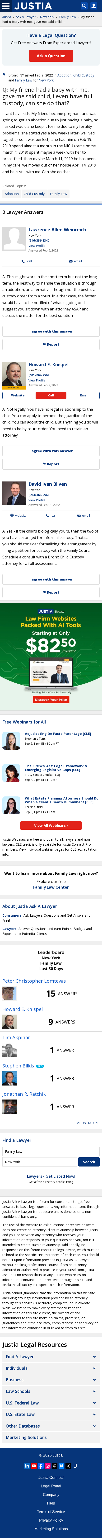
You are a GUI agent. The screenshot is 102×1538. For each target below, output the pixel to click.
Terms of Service (51, 1512)
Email (78, 261)
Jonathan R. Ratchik (24, 1094)
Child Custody (83, 75)
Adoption (64, 75)
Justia (6, 17)
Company (51, 1495)
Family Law (67, 17)
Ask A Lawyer (26, 17)
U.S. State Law (20, 1414)
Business (14, 1379)
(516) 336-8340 (38, 240)
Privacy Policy (51, 1520)
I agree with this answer (51, 331)
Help (51, 1503)
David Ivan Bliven (47, 484)
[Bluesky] (61, 1466)
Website (17, 395)
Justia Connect (51, 1478)
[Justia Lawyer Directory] (75, 1466)
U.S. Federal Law (22, 1403)
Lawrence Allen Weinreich (57, 230)
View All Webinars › (51, 825)
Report (53, 344)
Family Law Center (51, 887)
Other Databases (23, 1426)
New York (47, 17)
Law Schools (18, 1391)
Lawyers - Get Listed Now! (51, 1176)
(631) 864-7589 (38, 375)
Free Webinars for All (24, 722)
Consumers (12, 915)
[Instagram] (48, 1466)
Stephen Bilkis (18, 1065)
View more (88, 1123)
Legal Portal (51, 1486)
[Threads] (54, 1466)
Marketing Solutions (26, 1437)
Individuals (17, 1368)
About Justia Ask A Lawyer (29, 906)
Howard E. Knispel (48, 365)
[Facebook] (41, 1466)
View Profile (37, 245)
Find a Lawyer (16, 1140)
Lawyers (9, 928)
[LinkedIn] (27, 1466)
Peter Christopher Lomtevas (34, 981)
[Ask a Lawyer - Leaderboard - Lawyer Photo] (9, 993)
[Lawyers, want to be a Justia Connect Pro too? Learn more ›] (39, 1065)
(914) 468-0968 (38, 495)
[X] (68, 1466)
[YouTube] (34, 1466)
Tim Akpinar (16, 1037)
